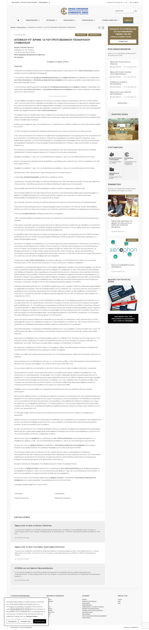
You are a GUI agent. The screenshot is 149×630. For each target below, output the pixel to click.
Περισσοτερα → (123, 103)
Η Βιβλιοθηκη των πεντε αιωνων (93, 607)
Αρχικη (84, 599)
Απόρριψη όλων (25, 621)
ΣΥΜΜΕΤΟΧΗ (123, 41)
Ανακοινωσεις (32, 20)
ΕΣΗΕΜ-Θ (49, 609)
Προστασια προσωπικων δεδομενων (94, 616)
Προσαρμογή (12, 621)
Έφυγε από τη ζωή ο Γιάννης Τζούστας (33, 525)
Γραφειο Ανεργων (109, 20)
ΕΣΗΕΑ (74, 11)
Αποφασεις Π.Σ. (95, 35)
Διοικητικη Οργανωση (89, 601)
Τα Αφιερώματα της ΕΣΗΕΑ (115, 175)
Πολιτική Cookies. (32, 616)
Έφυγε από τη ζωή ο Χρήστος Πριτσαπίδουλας (120, 93)
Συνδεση (135, 2)
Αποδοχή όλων (40, 621)
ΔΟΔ (119, 601)
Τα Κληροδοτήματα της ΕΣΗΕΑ (115, 160)
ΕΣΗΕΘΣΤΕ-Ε (50, 612)
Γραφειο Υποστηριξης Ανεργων (92, 610)
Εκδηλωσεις (69, 20)
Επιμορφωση (87, 20)
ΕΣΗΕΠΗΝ (49, 610)
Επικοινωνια (43, 2)
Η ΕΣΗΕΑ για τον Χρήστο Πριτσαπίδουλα (34, 568)
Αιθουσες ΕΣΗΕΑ (119, 114)
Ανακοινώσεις (21, 27)
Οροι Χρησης (86, 618)
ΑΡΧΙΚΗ (18, 20)
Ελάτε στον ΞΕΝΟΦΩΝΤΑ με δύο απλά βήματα (122, 266)
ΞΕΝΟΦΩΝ (49, 601)
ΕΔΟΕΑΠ (48, 599)
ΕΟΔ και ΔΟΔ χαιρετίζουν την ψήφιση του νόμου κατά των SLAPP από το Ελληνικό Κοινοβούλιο (121, 224)
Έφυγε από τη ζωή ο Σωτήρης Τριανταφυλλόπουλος (40, 547)
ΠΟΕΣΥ (120, 599)
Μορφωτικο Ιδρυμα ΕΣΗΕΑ (90, 609)
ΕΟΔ (119, 603)
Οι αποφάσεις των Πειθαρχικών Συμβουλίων (130, 161)
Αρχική (13, 27)
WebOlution (134, 627)
